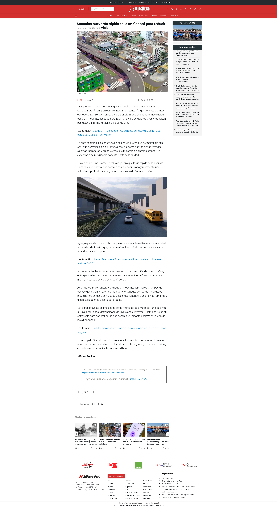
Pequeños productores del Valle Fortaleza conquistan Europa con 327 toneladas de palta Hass (188, 123)
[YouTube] (181, 9)
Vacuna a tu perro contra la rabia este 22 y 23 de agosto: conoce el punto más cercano (188, 114)
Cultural (128, 481)
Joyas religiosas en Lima (170, 484)
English (82, 9)
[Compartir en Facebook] (91, 448)
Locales (110, 493)
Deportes (129, 487)
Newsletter (174, 16)
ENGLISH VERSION (116, 476)
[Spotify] (195, 9)
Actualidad (122, 16)
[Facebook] (167, 9)
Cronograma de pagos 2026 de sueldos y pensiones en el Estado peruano (187, 53)
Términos (146, 503)
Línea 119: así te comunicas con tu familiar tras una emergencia (134, 442)
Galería (133, 16)
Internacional (112, 498)
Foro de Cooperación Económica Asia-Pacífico (178, 486)
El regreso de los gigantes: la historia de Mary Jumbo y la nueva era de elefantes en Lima (86, 443)
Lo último (110, 16)
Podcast (163, 16)
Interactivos (147, 490)
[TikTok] (200, 9)
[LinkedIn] (176, 9)
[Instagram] (186, 9)
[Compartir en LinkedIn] (96, 448)
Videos (154, 16)
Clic (127, 490)
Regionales (111, 495)
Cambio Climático (132, 498)
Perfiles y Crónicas (132, 493)
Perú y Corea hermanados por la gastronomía (178, 495)
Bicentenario (111, 2)
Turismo (156, 2)
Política (110, 487)
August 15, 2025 (138, 378)
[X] (172, 9)
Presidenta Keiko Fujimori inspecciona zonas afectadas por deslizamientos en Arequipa (187, 97)
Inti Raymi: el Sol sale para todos (173, 497)
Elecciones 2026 (167, 478)
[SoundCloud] (190, 9)
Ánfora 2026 (130, 484)
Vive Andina (166, 2)
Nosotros (146, 498)
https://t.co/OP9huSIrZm (92, 373)
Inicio (109, 481)
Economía (111, 490)
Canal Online (143, 16)
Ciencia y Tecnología (133, 495)
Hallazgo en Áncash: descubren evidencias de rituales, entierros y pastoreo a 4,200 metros (187, 106)
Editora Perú (123, 503)
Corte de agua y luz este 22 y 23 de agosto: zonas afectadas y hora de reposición (187, 62)
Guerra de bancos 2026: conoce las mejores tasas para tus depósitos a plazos (187, 70)
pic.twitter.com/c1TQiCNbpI (113, 373)
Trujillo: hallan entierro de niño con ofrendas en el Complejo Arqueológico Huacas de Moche (187, 88)
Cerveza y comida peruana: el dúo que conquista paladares (110, 442)
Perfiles (121, 2)
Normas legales (144, 2)
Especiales (132, 2)
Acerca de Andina (136, 503)
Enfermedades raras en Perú (172, 481)
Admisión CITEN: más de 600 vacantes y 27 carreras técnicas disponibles (158, 442)
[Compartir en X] (94, 448)
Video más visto (187, 23)
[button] (76, 434)
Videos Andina (85, 417)
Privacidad (155, 503)
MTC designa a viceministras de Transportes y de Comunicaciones (187, 79)
